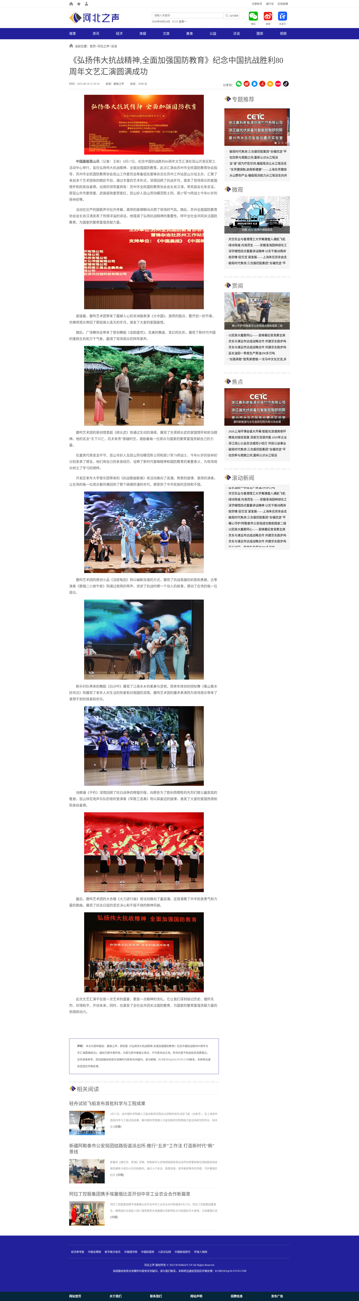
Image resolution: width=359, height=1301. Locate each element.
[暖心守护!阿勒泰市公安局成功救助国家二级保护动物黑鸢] (257, 311)
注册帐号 (257, 3)
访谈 (236, 34)
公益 (213, 34)
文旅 (166, 34)
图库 (260, 34)
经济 (119, 34)
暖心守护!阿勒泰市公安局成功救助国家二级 (257, 325)
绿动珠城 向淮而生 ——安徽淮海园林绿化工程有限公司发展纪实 (257, 246)
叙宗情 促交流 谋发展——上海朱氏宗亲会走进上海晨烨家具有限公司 (257, 497)
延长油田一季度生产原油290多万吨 (251, 353)
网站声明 (196, 1296)
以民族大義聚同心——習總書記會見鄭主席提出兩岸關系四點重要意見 (256, 515)
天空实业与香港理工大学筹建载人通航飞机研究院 (256, 240)
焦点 (237, 382)
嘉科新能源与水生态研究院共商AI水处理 (257, 421)
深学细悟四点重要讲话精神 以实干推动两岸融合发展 (257, 252)
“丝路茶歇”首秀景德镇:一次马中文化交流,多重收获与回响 (257, 360)
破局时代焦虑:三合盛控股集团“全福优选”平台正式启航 (257, 264)
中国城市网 (130, 1252)
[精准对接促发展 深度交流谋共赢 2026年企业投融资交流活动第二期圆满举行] (257, 127)
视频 (283, 34)
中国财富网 (147, 1252)
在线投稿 (282, 3)
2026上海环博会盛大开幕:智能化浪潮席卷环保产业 (257, 432)
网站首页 (75, 1296)
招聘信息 (237, 1296)
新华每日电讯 (112, 1252)
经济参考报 (77, 1252)
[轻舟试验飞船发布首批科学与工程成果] (89, 1134)
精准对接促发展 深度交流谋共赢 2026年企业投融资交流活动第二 (257, 438)
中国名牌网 (94, 1252)
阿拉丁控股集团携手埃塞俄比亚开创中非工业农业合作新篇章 (129, 1194)
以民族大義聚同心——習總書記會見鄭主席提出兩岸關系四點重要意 (256, 336)
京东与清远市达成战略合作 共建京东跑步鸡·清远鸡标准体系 (257, 342)
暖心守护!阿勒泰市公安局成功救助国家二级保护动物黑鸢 (257, 509)
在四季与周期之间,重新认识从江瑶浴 (253, 157)
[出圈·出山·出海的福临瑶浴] (257, 215)
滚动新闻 (243, 478)
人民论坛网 (164, 1252)
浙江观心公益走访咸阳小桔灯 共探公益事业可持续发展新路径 (257, 444)
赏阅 (237, 286)
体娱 (142, 34)
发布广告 (277, 1296)
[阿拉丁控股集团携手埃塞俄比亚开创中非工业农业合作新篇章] (89, 1225)
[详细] (117, 1126)
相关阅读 (88, 1089)
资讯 (96, 34)
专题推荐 (243, 99)
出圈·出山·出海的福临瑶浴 (257, 229)
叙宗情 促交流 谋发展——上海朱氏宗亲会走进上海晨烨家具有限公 (257, 258)
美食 (189, 34)
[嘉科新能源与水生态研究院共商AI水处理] (257, 407)
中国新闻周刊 (182, 1252)
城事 (72, 34)
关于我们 (116, 1296)
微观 (237, 190)
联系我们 (156, 1296)
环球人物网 (200, 1252)
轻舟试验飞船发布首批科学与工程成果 (107, 1103)
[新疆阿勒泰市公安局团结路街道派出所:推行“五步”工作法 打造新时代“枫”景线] (89, 1182)
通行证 (270, 3)
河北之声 (103, 46)
